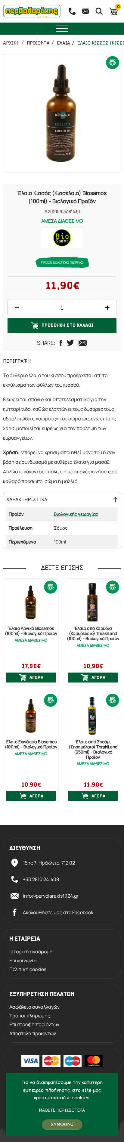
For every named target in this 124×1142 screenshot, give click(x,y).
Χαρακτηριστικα (26, 499)
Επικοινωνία (23, 961)
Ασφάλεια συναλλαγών (34, 1007)
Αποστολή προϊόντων (32, 1033)
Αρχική (11, 43)
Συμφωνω (62, 1124)
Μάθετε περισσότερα (62, 1110)
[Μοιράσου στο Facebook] (61, 343)
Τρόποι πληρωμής (29, 1016)
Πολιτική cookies (27, 969)
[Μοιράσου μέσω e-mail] (83, 343)
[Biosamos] (62, 237)
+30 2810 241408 (41, 879)
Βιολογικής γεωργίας (76, 514)
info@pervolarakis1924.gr (51, 896)
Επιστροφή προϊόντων (34, 1024)
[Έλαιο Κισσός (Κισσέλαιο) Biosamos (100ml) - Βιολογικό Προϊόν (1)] (62, 113)
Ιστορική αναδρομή (31, 952)
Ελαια (63, 43)
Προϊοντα (38, 43)
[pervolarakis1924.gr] (32, 11)
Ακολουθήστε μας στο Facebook (58, 912)
